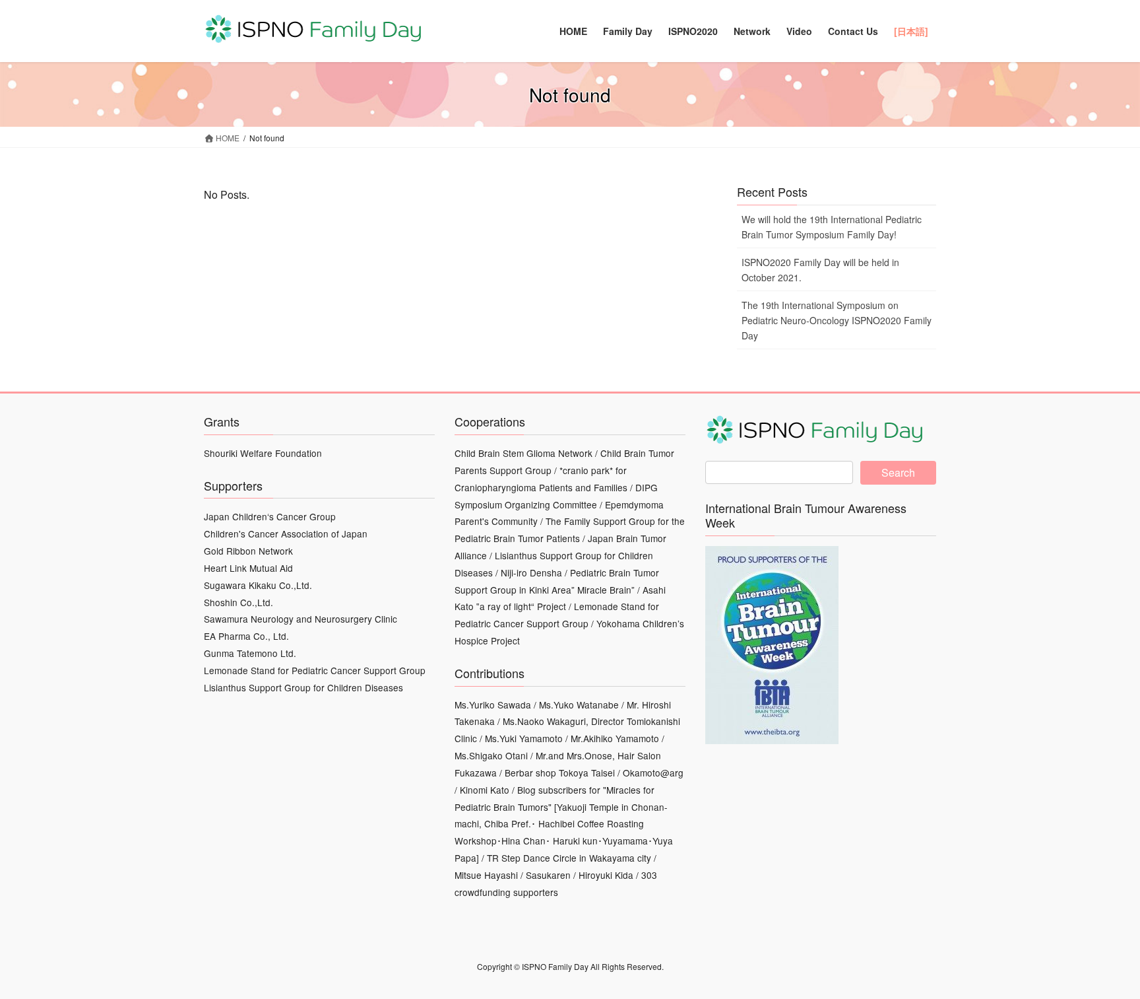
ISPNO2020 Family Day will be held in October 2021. (820, 270)
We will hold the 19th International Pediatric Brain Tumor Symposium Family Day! (832, 227)
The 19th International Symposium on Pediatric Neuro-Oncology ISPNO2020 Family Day (837, 320)
